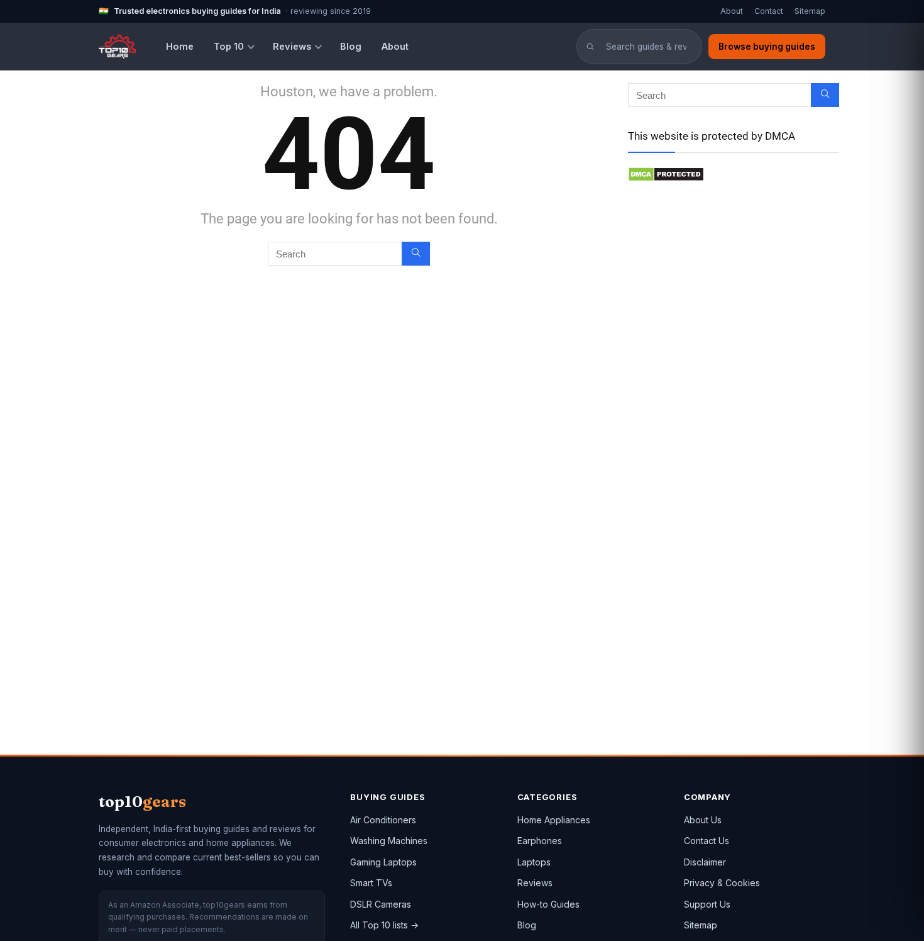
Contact (768, 11)
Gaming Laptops (383, 862)
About (731, 11)
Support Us (707, 904)
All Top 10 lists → (384, 925)
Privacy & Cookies (722, 882)
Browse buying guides (766, 47)
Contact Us (706, 840)
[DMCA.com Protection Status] (666, 172)
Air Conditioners (383, 819)
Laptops (534, 862)
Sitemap (810, 11)
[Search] (416, 254)
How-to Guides (548, 904)
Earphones (539, 840)
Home (180, 46)
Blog (350, 46)
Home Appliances (553, 819)
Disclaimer (705, 862)
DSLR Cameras (380, 904)
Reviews (292, 46)
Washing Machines (388, 840)
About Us (703, 819)
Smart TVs (371, 882)
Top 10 (229, 46)
